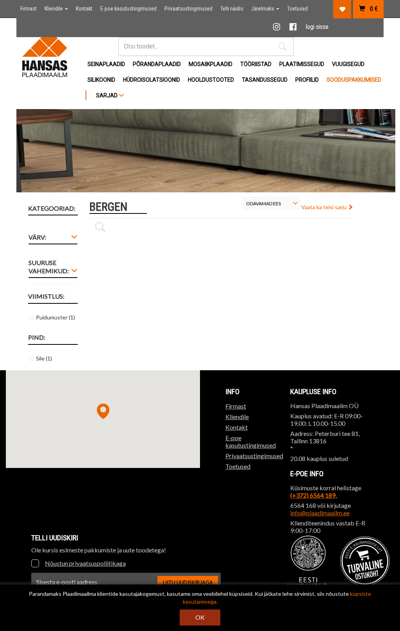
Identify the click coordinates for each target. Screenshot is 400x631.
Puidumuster (55, 317)
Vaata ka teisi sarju (324, 207)
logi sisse (317, 26)
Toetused (297, 8)
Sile (44, 358)
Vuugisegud (348, 64)
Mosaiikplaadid (210, 64)
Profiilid (307, 80)
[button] (282, 46)
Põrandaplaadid (157, 64)
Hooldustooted (211, 80)
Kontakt (84, 8)
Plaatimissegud (301, 64)
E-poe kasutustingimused (128, 8)
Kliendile (54, 8)
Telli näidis (231, 8)
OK (200, 617)
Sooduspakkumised (354, 80)
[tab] (53, 238)
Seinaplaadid (106, 64)
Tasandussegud (265, 80)
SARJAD (107, 95)
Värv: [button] (37, 237)
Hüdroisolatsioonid (151, 80)
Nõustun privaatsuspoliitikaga (85, 563)
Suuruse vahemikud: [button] (49, 266)
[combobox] (272, 203)
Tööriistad (255, 64)
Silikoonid (101, 80)
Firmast (28, 8)
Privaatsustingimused (188, 8)
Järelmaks (263, 8)
